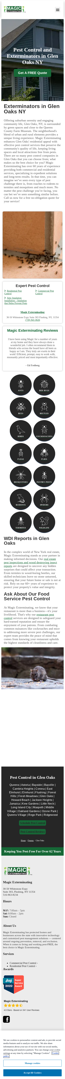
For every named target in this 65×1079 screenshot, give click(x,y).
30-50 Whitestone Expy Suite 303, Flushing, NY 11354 (19, 890)
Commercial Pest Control (23, 963)
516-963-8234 (10, 894)
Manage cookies (32, 1063)
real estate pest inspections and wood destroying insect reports (30, 562)
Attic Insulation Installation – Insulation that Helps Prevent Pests (15, 301)
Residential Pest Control (22, 966)
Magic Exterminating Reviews (32, 330)
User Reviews (31, 1010)
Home (23, 840)
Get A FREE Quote (32, 73)
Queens (31, 840)
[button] (57, 9)
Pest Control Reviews (32, 831)
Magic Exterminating (32, 312)
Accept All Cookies (32, 1072)
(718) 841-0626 (32, 320)
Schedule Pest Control (32, 822)
